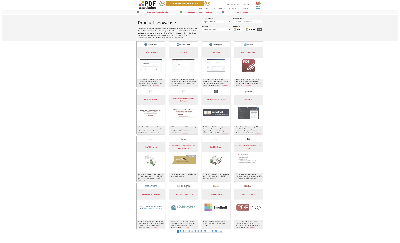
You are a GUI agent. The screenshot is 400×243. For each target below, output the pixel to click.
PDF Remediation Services (216, 100)
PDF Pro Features (248, 194)
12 (212, 231)
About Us (245, 4)
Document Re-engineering (151, 194)
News (200, 8)
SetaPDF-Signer (216, 147)
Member (246, 8)
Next (220, 231)
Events (206, 8)
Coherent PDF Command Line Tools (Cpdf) (248, 147)
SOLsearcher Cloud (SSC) (183, 194)
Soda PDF (183, 52)
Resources (221, 8)
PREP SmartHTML (151, 100)
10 (205, 231)
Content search (238, 18)
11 (208, 231)
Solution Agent (235, 4)
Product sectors (207, 18)
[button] (228, 4)
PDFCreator (215, 52)
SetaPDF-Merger (151, 147)
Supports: (236, 26)
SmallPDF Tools (216, 194)
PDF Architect (151, 52)
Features (205, 26)
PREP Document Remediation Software (183, 100)
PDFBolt (248, 100)
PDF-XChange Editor (248, 52)
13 (216, 231)
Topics (213, 8)
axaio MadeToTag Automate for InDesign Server (183, 147)
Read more (156, 85)
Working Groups (234, 8)
